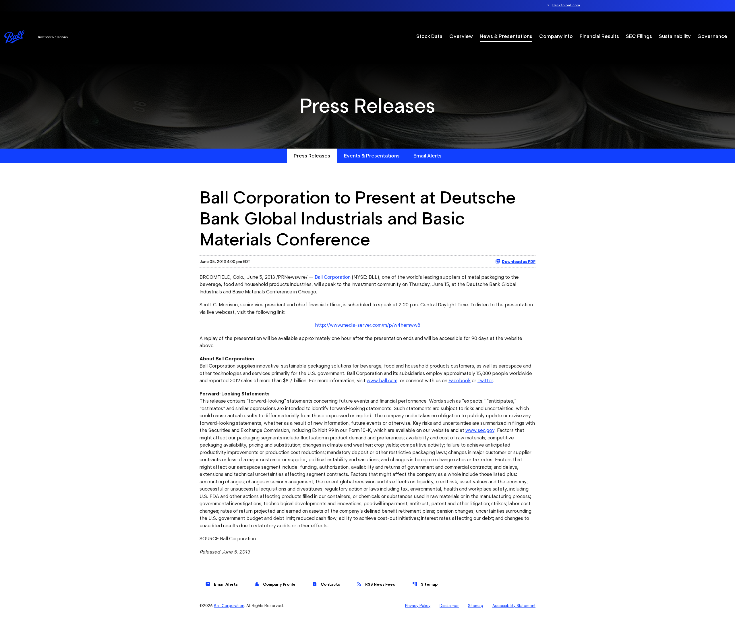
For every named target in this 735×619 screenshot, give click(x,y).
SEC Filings (639, 36)
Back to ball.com (566, 5)
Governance (712, 36)
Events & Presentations (372, 156)
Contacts (326, 584)
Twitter (485, 380)
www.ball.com (382, 380)
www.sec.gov (479, 430)
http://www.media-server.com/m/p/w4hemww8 (367, 325)
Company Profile (274, 584)
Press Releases (312, 156)
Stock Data (429, 36)
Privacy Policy (417, 605)
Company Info (556, 36)
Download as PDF (518, 261)
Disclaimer (449, 605)
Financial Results (599, 36)
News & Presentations (506, 36)
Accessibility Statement (513, 605)
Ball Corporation (333, 277)
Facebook (459, 380)
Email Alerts (427, 156)
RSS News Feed (376, 584)
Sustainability (674, 36)
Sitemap (425, 584)
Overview (461, 36)
